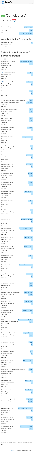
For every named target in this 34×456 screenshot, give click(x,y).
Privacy (13, 450)
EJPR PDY (13, 7)
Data (7, 7)
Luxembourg (21, 7)
